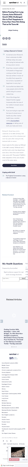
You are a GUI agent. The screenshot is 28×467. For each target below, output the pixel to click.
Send (23, 278)
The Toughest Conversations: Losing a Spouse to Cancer (15, 176)
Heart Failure (5, 391)
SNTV (4, 444)
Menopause (5, 412)
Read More (14, 165)
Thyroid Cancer (6, 426)
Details (4, 44)
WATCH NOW (15, 459)
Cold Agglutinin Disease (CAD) (10, 374)
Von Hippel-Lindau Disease (8, 433)
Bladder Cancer (6, 365)
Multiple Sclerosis (6, 405)
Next (26, 321)
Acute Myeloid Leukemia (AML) (10, 363)
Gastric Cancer (5, 386)
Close (24, 459)
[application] (18, 452)
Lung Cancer (5, 398)
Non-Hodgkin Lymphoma (8, 414)
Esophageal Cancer (7, 384)
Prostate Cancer (6, 422)
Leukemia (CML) (6, 377)
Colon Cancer (5, 379)
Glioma (3, 389)
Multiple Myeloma (6, 403)
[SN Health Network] (14, 358)
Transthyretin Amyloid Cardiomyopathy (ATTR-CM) (14, 430)
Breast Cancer (5, 367)
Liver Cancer (5, 396)
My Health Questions (12, 444)
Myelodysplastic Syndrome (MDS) (10, 407)
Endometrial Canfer (7, 381)
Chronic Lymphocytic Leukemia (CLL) (11, 370)
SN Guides (22, 444)
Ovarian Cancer (6, 419)
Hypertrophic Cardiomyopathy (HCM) (11, 393)
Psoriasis (4, 417)
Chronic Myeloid (6, 372)
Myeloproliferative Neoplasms (9, 410)
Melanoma (4, 400)
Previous (1, 321)
